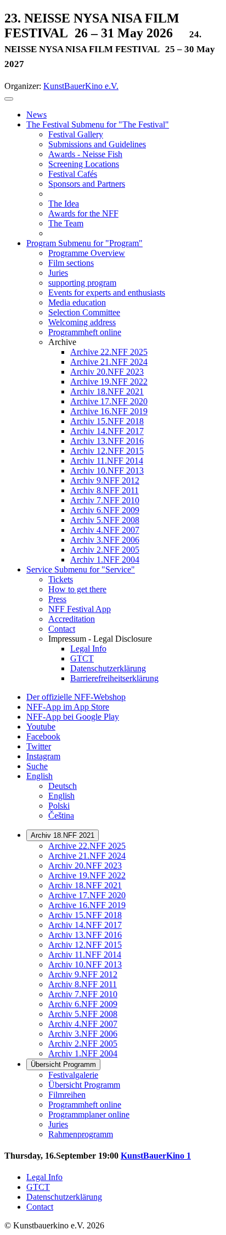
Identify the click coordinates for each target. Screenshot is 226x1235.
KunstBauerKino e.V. (80, 86)
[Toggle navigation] (8, 99)
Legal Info (44, 1177)
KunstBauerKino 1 (156, 1155)
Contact (39, 1206)
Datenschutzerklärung (64, 1196)
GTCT (38, 1187)
